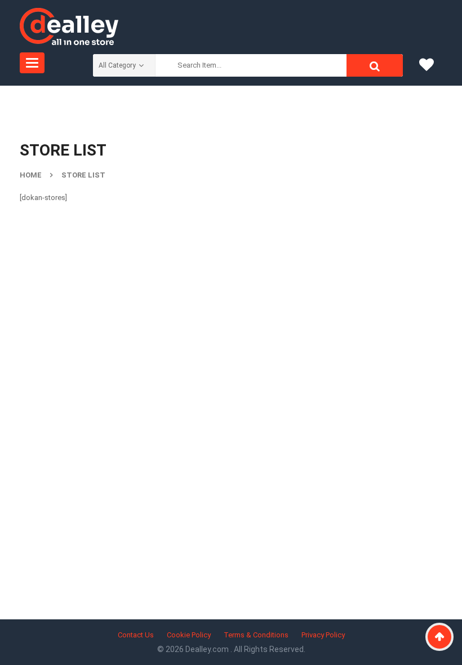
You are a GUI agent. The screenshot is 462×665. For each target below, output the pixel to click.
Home (31, 175)
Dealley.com (207, 649)
